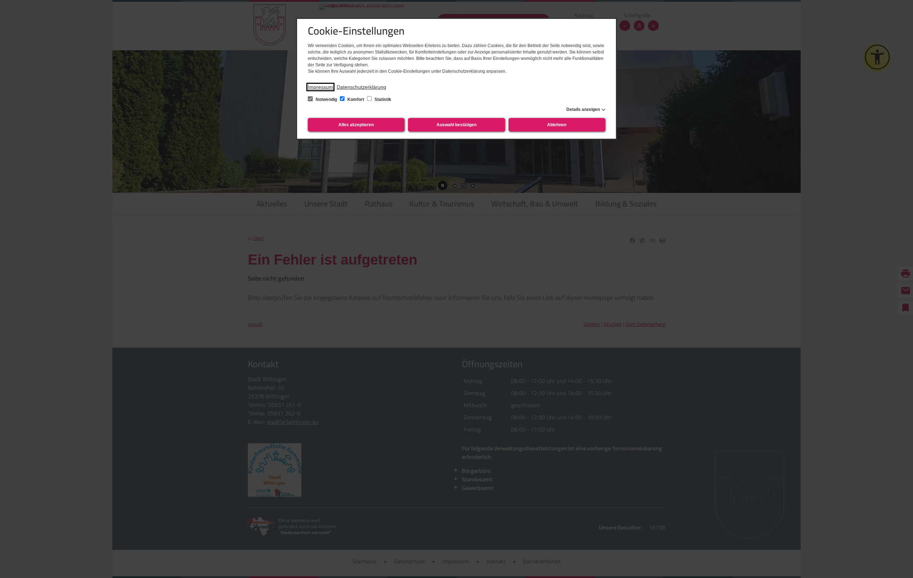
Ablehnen (556, 124)
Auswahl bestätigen (456, 124)
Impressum (320, 87)
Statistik (382, 99)
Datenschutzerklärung (361, 87)
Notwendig (326, 99)
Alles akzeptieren (356, 124)
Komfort (355, 99)
